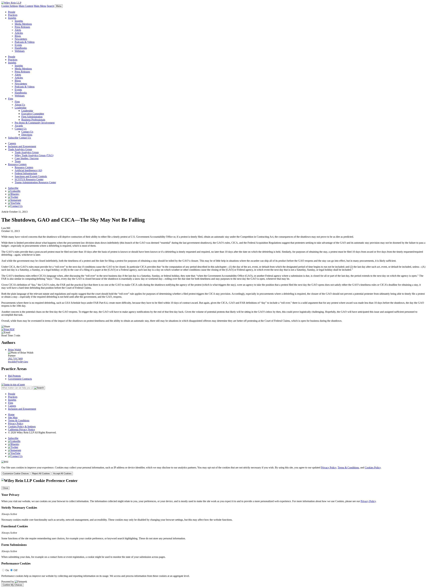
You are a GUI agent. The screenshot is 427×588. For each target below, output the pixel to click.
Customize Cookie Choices (16, 473)
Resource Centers (17, 164)
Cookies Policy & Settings (22, 426)
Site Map (13, 417)
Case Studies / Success (27, 158)
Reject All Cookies (41, 473)
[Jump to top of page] (13, 384)
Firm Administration (32, 116)
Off (15, 570)
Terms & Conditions (18, 420)
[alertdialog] (213, 532)
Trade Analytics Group (20, 149)
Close (5, 488)
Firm (10, 98)
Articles (19, 33)
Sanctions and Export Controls (31, 176)
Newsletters (21, 39)
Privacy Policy (15, 423)
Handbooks (21, 48)
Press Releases (22, 27)
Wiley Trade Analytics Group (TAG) (34, 155)
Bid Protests (14, 375)
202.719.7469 (15, 358)
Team (18, 161)
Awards (19, 125)
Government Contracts (20, 378)
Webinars (20, 51)
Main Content (26, 6)
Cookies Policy (373, 467)
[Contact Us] (15, 206)
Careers (12, 143)
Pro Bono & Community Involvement (35, 122)
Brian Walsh (14, 349)
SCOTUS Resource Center (29, 179)
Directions (26, 134)
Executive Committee (32, 113)
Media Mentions (23, 24)
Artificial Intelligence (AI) (28, 170)
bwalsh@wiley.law (18, 361)
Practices (12, 15)
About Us (20, 104)
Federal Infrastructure (26, 173)
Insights (12, 18)
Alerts (18, 30)
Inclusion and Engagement (22, 146)
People (11, 12)
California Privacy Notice (21, 429)
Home (11, 414)
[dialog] (213, 470)
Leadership (20, 107)
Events (18, 45)
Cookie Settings (9, 6)
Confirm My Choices (12, 585)
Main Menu (40, 6)
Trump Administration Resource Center (35, 182)
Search (50, 6)
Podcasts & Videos (25, 42)
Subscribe (13, 137)
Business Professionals (33, 119)
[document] (213, 532)
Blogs (18, 36)
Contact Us (21, 128)
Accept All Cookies (62, 473)
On (7, 570)
